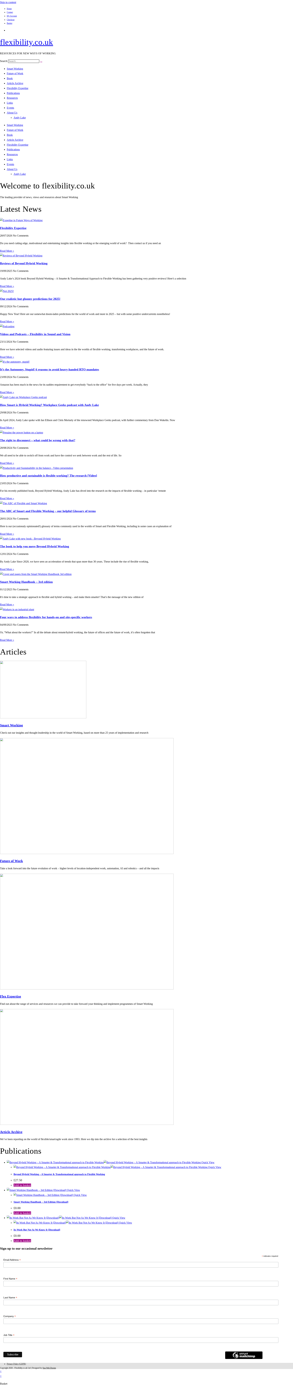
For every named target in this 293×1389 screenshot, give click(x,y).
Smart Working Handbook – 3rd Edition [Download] (41, 1202)
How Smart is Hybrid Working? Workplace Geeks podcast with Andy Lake (49, 405)
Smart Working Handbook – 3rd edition (26, 582)
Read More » (7, 250)
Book (10, 78)
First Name (10, 1278)
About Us (12, 112)
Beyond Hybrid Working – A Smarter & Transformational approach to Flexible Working (59, 1174)
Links (10, 102)
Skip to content (8, 2)
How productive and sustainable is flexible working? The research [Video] (48, 475)
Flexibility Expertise (17, 88)
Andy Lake (20, 117)
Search (3, 61)
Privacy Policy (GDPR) (16, 1364)
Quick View (207, 1162)
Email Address (12, 1259)
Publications (13, 93)
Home (9, 8)
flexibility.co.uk (26, 42)
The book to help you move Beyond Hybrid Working (34, 546)
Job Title (8, 1335)
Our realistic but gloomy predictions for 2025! (30, 299)
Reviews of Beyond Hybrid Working (23, 263)
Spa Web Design (49, 1368)
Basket (9, 23)
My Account (12, 16)
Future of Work (15, 73)
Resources (12, 97)
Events (10, 107)
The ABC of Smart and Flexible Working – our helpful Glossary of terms (48, 511)
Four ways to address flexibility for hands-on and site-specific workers (46, 617)
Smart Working (15, 68)
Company (9, 1316)
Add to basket (22, 1185)
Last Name (10, 1297)
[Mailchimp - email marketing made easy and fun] (243, 1358)
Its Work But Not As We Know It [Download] (37, 1230)
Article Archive (15, 83)
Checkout (10, 20)
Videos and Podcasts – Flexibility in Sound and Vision (35, 334)
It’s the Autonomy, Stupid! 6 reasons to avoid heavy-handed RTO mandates (49, 369)
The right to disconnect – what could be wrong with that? (37, 440)
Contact (10, 12)
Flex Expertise (10, 996)
